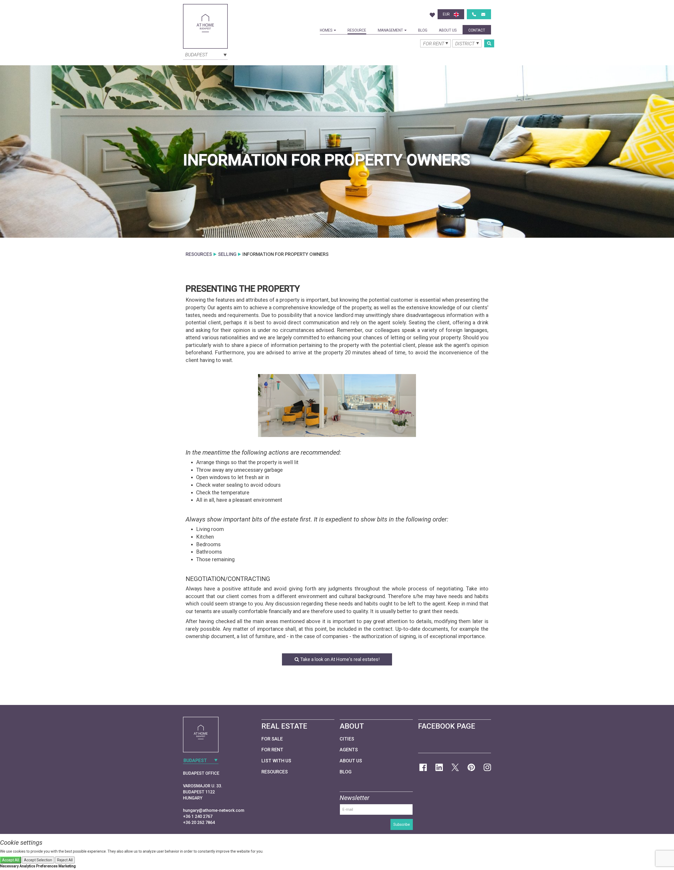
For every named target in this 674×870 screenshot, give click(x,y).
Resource (357, 30)
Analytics (27, 866)
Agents (349, 749)
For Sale (272, 739)
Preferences (47, 866)
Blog (422, 30)
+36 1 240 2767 (197, 816)
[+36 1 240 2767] (474, 14)
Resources (274, 771)
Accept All (10, 860)
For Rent (272, 749)
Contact (476, 30)
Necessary (9, 866)
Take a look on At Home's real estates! (339, 659)
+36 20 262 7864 (199, 822)
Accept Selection (38, 860)
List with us (276, 760)
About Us (448, 30)
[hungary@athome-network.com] (483, 14)
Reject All (65, 860)
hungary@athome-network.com (213, 810)
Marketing (67, 866)
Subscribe (401, 824)
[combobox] (205, 54)
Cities (347, 739)
